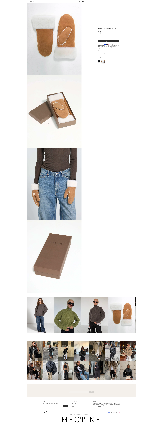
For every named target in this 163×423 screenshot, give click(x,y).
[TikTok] (48, 412)
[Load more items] (81, 381)
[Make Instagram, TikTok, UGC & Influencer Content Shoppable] (133, 381)
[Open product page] (40, 315)
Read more (99, 406)
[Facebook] (44, 412)
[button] (35, 351)
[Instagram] (46, 412)
